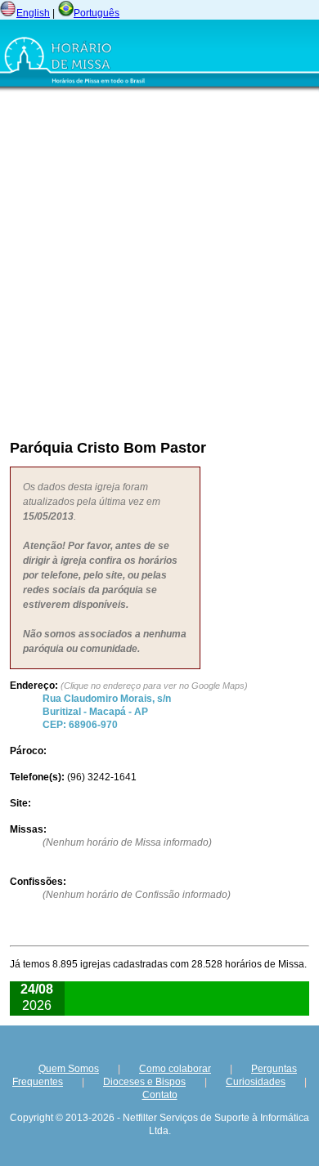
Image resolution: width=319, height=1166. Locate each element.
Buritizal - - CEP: (107, 711)
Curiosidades (255, 1082)
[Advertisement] (159, 261)
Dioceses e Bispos (144, 1082)
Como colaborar (175, 1068)
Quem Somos (68, 1068)
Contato (159, 1095)
